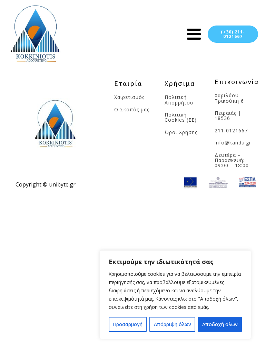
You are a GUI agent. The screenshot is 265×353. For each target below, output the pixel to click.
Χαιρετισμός (130, 97)
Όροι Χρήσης (181, 132)
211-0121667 (231, 130)
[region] (175, 294)
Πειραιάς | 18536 (228, 115)
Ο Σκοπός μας (131, 109)
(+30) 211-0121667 (233, 34)
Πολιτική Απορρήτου (179, 99)
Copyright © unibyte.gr (46, 184)
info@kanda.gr (233, 142)
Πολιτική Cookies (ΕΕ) (181, 117)
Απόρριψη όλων (172, 324)
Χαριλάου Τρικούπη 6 (229, 98)
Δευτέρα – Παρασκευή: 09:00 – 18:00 (232, 160)
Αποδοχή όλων (220, 324)
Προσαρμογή (128, 324)
